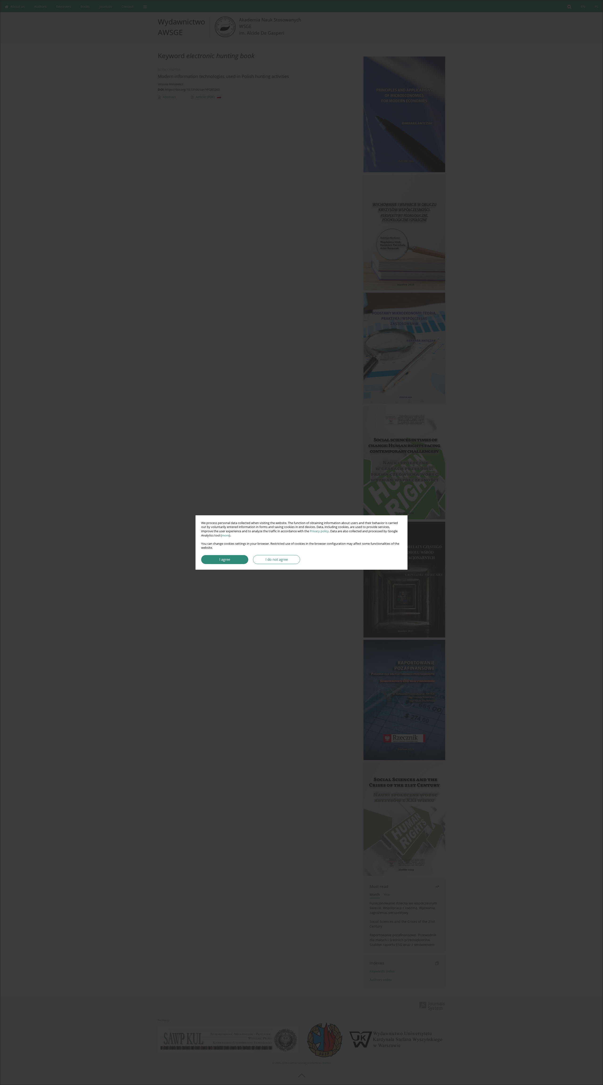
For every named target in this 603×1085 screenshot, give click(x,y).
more (225, 535)
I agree (224, 559)
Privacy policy (319, 531)
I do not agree (276, 559)
